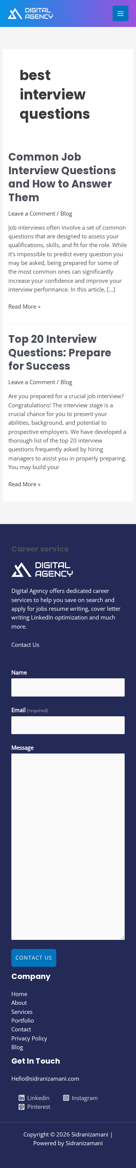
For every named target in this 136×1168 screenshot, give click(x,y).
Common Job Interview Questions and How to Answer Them (62, 177)
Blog (66, 213)
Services (21, 1011)
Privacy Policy (29, 1038)
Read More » (24, 306)
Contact (21, 1029)
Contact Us (33, 957)
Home (19, 994)
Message (22, 747)
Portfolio (22, 1020)
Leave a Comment (31, 213)
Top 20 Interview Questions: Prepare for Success (59, 353)
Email (29, 710)
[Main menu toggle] (120, 14)
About (19, 1002)
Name (19, 672)
